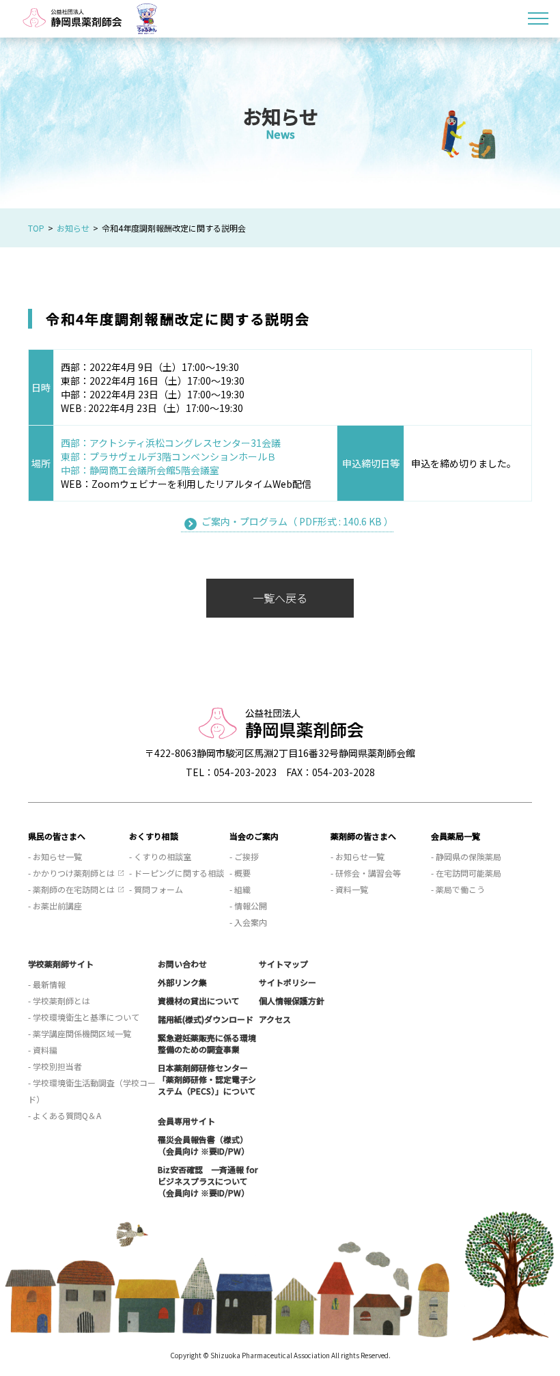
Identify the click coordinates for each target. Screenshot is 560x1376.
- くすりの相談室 (160, 856)
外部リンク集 (182, 982)
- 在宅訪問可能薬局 (466, 873)
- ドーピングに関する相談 (176, 873)
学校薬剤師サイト (61, 963)
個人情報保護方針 (291, 1000)
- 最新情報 (47, 984)
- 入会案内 (248, 922)
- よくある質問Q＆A (64, 1115)
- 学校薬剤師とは (59, 1000)
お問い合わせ (182, 963)
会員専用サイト (186, 1121)
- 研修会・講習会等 (366, 873)
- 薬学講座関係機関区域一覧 (79, 1033)
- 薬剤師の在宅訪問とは (71, 889)
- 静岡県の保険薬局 (466, 856)
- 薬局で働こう (458, 889)
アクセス (275, 1019)
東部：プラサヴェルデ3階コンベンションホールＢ (169, 456)
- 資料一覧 (349, 889)
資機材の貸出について (199, 1000)
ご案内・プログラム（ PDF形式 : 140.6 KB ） (297, 521)
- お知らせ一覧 (55, 856)
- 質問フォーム (156, 889)
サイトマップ (283, 963)
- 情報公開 (248, 905)
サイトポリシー (287, 982)
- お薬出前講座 (55, 905)
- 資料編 (42, 1050)
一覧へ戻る (280, 598)
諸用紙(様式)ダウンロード (205, 1019)
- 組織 (240, 889)
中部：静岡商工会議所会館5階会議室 (140, 470)
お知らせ (73, 228)
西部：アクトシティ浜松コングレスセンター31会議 (171, 443)
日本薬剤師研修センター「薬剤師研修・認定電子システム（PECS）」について (207, 1079)
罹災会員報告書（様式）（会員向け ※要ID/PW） (203, 1145)
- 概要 (240, 873)
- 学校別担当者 (55, 1066)
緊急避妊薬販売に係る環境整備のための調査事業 (207, 1043)
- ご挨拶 (244, 856)
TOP (36, 228)
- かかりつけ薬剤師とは (71, 873)
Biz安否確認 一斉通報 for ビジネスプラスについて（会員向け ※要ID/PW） (208, 1181)
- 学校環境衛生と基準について (83, 1017)
